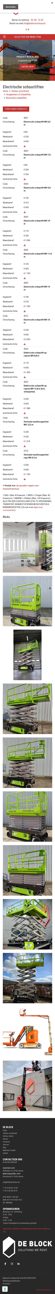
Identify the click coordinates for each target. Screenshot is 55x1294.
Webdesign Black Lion (44, 1290)
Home (5, 1130)
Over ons (6, 1145)
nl (26, 29)
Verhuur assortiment (10, 1133)
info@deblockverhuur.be (35, 23)
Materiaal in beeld (9, 1150)
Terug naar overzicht (16, 109)
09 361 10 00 (37, 20)
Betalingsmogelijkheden (11, 1281)
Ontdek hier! (28, 66)
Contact (5, 1153)
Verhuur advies (8, 1136)
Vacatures (6, 1142)
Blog (4, 1147)
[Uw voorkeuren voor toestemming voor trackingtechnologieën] (5, 1289)
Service (5, 1139)
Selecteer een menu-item (27, 37)
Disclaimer (6, 1284)
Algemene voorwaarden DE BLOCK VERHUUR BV (19, 1278)
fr (28, 29)
